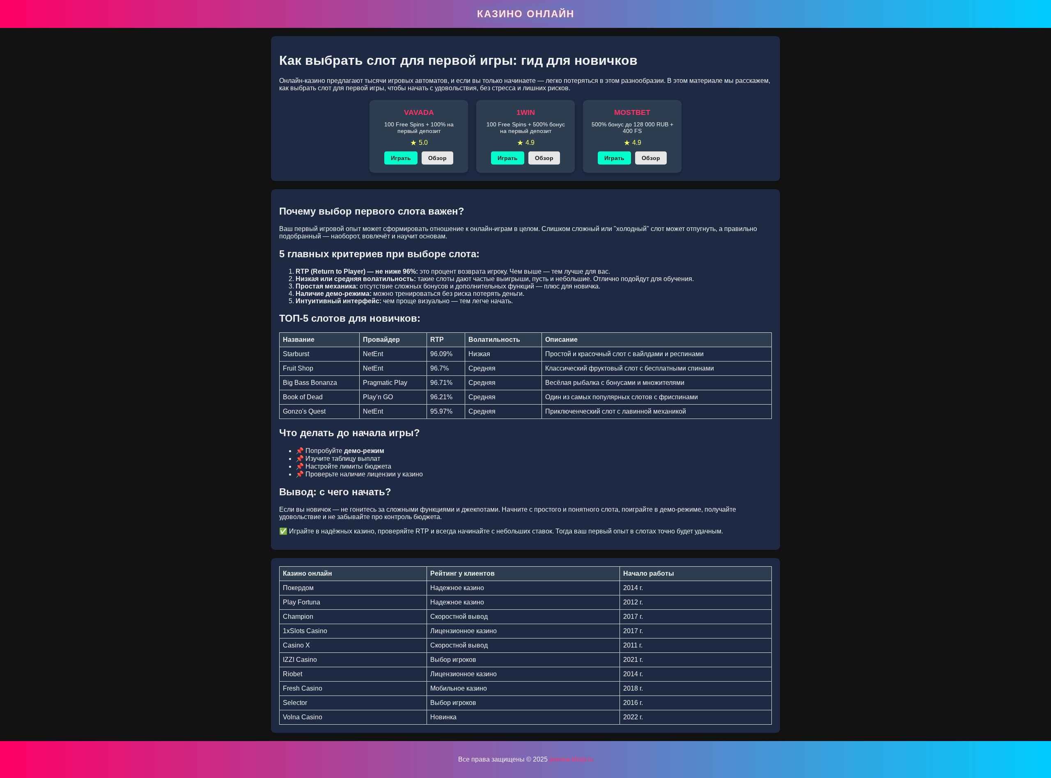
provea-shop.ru (571, 759)
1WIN (525, 112)
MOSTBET (632, 112)
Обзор (437, 158)
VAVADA (419, 112)
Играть (401, 158)
